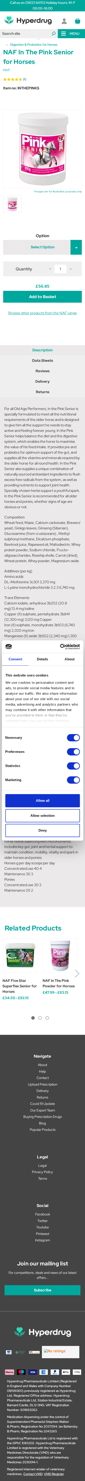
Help (42, 1071)
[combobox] (29, 33)
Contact (42, 1078)
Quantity (24, 269)
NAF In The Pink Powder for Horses (59, 983)
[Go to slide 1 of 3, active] (33, 1018)
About (42, 1065)
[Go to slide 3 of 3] (47, 1018)
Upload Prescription (42, 1084)
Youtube (42, 1227)
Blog (42, 1123)
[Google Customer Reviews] (60, 1352)
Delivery (42, 381)
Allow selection (42, 815)
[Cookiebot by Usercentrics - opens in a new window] (60, 647)
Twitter (42, 1221)
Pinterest (42, 1234)
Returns (42, 392)
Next (76, 973)
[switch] (73, 751)
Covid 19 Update (42, 1103)
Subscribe (42, 1290)
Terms (42, 1178)
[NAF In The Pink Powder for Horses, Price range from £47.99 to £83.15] (60, 955)
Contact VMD (32, 1474)
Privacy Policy (42, 1172)
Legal (42, 1165)
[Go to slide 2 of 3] (40, 1018)
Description (42, 350)
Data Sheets (42, 360)
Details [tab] (42, 659)
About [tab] (70, 659)
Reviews (43, 371)
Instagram (42, 1240)
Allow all (42, 800)
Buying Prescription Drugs (42, 1116)
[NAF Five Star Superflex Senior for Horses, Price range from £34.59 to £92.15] (20, 955)
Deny (43, 830)
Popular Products (43, 1129)
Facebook (42, 1214)
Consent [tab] (15, 659)
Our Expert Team (42, 1110)
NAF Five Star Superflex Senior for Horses (19, 986)
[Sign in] (64, 21)
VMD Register (54, 1474)
